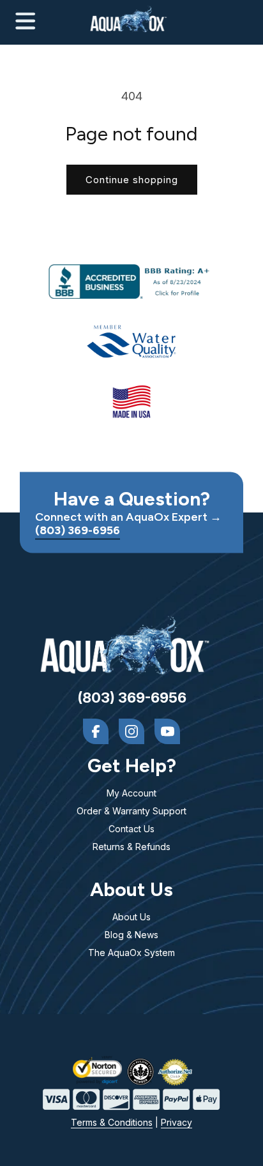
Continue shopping (132, 180)
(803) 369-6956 (77, 530)
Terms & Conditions (112, 1122)
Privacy (176, 1122)
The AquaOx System (131, 952)
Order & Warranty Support (131, 810)
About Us (131, 916)
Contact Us (131, 828)
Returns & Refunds (131, 846)
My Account (131, 793)
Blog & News (131, 934)
